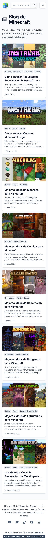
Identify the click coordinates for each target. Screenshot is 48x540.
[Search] (34, 5)
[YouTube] (9, 522)
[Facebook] (31, 522)
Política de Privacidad (14, 536)
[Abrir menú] (42, 5)
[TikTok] (24, 522)
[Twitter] (17, 522)
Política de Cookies (35, 536)
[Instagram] (39, 522)
